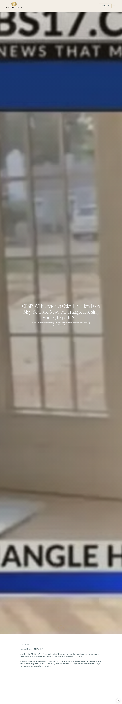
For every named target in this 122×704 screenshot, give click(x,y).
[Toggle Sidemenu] (114, 6)
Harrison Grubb (26, 644)
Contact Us (105, 6)
